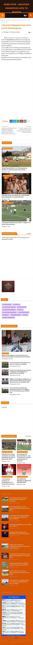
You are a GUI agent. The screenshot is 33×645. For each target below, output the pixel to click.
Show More (28, 436)
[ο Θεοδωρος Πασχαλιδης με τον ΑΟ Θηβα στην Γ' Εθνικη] (5, 527)
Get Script (8, 635)
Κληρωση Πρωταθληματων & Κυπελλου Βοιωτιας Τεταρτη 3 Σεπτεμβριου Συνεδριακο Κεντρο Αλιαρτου (16, 355)
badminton (17, 304)
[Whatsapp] (18, 121)
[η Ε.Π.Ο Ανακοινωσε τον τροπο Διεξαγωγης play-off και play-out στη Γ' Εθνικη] (5, 509)
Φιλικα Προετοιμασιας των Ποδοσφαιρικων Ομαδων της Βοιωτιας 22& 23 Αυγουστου (14, 169)
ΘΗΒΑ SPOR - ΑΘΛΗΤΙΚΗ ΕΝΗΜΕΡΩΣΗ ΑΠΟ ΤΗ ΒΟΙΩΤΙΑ (16, 8)
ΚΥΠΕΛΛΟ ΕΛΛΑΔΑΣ (24, 312)
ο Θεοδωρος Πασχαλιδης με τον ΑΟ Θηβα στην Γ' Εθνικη (20, 525)
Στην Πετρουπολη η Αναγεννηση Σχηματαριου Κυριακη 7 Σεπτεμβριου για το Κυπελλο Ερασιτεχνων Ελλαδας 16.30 (19, 390)
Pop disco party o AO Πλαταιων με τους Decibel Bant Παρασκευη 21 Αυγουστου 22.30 (15, 196)
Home (16, 638)
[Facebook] (11, 121)
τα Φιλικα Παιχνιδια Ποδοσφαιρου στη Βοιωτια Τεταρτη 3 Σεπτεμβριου (20, 363)
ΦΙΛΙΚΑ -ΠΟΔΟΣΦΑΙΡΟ (9, 317)
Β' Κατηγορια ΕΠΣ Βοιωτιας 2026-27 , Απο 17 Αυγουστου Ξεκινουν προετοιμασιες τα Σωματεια (24, 457)
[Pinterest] (21, 121)
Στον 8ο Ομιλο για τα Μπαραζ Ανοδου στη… (15, 613)
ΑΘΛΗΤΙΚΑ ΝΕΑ (22, 307)
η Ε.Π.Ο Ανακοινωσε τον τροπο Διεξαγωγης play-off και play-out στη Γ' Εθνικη (19, 508)
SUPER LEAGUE (7, 304)
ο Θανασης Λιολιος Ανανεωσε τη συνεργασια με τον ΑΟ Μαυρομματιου (19, 532)
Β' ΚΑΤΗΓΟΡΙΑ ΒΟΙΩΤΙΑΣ (9, 309)
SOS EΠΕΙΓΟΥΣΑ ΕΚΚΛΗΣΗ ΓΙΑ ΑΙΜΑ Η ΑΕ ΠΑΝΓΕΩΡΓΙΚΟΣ (24, 480)
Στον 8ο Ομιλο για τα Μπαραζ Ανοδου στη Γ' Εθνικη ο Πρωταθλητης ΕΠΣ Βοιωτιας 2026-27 (19, 517)
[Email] (24, 121)
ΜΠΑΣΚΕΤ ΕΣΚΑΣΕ (16, 315)
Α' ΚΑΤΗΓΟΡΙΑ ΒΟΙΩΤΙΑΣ (9, 307)
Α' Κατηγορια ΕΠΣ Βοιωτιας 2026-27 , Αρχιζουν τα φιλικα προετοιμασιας (16, 223)
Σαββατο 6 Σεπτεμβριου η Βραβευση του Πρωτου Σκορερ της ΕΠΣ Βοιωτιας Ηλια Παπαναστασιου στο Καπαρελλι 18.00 (20, 380)
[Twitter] (14, 121)
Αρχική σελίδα (5, 20)
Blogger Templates (13, 640)
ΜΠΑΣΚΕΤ (6, 315)
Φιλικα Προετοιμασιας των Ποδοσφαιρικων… (13, 603)
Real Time (13, 635)
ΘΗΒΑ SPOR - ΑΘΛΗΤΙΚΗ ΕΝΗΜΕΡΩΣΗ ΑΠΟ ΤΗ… (13, 606)
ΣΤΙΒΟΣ (26, 315)
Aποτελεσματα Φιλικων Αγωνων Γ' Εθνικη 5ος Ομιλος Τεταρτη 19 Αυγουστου (18, 499)
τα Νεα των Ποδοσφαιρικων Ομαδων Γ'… (12, 600)
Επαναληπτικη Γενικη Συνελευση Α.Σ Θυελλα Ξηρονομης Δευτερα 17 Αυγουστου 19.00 (8, 456)
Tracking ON (18, 635)
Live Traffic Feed (13, 597)
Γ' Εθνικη (21, 309)
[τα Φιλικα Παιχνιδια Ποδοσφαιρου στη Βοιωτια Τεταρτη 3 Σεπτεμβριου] (5, 365)
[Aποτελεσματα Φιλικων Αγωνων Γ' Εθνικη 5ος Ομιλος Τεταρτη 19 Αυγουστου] (5, 500)
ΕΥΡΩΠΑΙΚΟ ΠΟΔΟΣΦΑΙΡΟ (10, 312)
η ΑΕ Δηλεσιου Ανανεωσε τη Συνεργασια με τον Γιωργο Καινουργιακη (8, 481)
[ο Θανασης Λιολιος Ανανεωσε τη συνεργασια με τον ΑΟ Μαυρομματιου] (5, 534)
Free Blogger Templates (21, 640)
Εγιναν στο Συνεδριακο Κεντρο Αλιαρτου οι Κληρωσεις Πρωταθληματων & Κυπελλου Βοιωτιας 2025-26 (20, 371)
